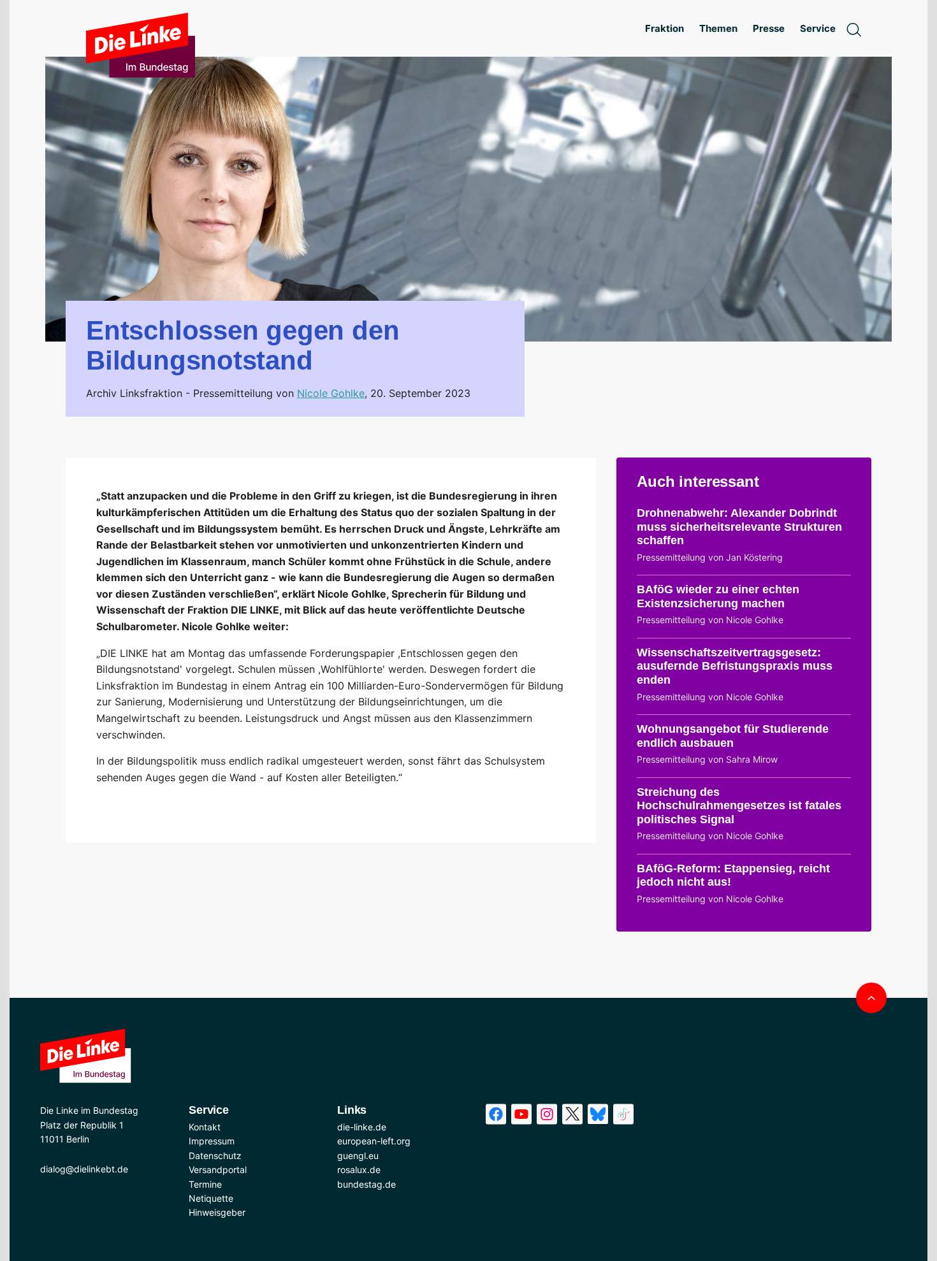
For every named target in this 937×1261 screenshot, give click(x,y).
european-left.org (373, 1140)
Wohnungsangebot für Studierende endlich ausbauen (733, 736)
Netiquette (211, 1198)
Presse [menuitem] (769, 28)
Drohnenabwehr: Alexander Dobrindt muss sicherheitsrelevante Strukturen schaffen (739, 527)
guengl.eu (358, 1155)
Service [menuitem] (818, 28)
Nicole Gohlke (331, 393)
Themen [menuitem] (718, 28)
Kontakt (205, 1126)
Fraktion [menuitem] (664, 28)
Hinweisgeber (217, 1212)
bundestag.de (366, 1184)
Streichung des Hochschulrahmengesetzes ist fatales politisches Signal (739, 806)
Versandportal (218, 1169)
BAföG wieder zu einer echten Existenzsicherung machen (718, 596)
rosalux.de (359, 1169)
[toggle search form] (853, 28)
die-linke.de (361, 1126)
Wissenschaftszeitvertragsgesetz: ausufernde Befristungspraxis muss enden (734, 666)
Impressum (212, 1140)
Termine (205, 1184)
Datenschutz (215, 1155)
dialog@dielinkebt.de (84, 1169)
